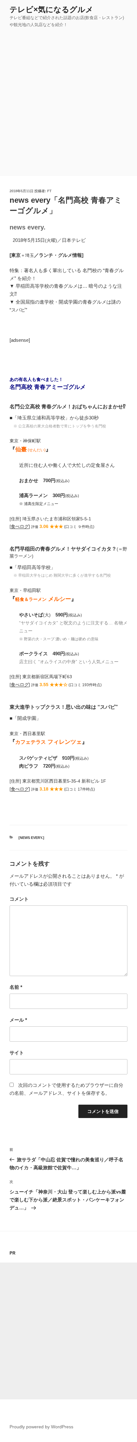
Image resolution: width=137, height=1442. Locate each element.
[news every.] (31, 838)
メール (18, 1020)
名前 (16, 987)
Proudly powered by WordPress (41, 1426)
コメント (19, 899)
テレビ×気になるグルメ (51, 9)
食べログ (20, 526)
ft (49, 191)
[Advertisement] (68, 104)
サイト (17, 1052)
